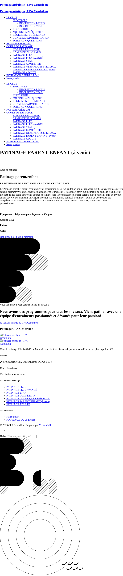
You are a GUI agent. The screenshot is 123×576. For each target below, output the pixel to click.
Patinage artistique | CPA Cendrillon (24, 4)
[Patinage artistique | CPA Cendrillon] (19, 338)
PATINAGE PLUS (16, 387)
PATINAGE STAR (16, 392)
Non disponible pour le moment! (16, 236)
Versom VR (45, 425)
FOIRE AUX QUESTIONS (20, 419)
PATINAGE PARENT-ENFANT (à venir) (28, 401)
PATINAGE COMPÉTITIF (20, 395)
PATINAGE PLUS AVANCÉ (21, 389)
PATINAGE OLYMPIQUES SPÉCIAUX (28, 398)
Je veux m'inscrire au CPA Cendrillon (19, 322)
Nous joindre (13, 416)
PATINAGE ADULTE (18, 404)
